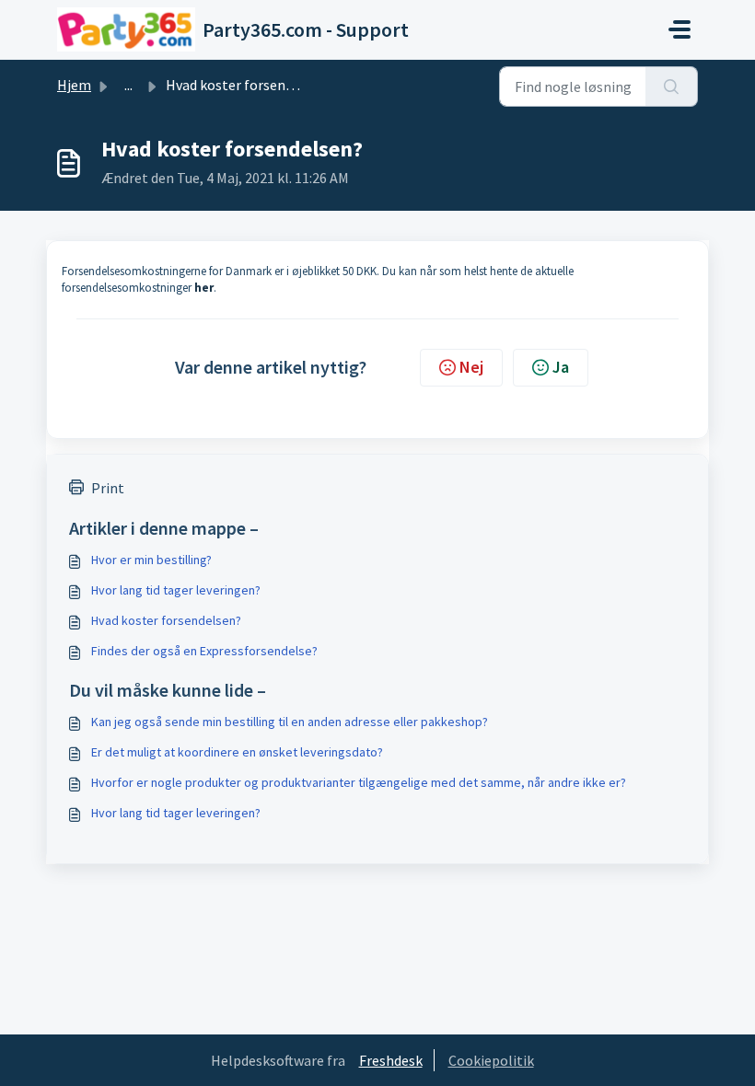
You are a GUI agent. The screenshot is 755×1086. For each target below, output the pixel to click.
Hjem (74, 84)
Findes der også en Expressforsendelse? (204, 650)
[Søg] (671, 86)
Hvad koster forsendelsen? (166, 620)
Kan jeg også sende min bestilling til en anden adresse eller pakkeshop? (289, 721)
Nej (471, 366)
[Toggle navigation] (679, 29)
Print (107, 488)
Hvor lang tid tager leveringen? (176, 590)
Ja (560, 366)
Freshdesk (391, 1060)
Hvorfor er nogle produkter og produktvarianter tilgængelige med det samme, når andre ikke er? (358, 782)
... (128, 84)
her (204, 287)
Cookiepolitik (491, 1060)
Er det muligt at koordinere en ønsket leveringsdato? (237, 752)
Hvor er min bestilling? (151, 559)
